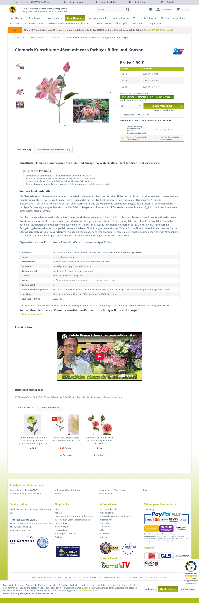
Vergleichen (128, 114)
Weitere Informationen (158, 577)
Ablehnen (150, 589)
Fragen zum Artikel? (32, 314)
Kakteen (147, 490)
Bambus (58, 493)
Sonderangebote (78, 2)
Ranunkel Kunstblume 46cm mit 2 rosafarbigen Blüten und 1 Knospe (99, 440)
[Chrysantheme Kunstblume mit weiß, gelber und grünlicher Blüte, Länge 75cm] (33, 424)
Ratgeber (171, 2)
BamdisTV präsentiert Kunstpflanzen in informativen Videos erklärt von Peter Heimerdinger (74, 520)
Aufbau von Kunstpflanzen (67, 490)
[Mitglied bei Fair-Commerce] (23, 540)
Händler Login (61, 526)
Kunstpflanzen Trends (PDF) (23, 490)
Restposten (140, 2)
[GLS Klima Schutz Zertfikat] (68, 551)
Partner (58, 537)
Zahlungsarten (180, 541)
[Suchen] (128, 9)
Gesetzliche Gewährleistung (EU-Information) (115, 518)
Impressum (105, 533)
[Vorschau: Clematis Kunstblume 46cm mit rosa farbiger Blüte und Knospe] (20, 66)
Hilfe (57, 509)
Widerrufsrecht (107, 512)
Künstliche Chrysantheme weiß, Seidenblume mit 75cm (66, 439)
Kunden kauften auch (50, 407)
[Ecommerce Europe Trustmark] (128, 549)
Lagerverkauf (61, 530)
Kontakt (58, 512)
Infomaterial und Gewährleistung (53, 149)
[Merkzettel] (151, 9)
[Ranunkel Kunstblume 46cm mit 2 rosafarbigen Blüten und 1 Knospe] (99, 424)
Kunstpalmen (105, 493)
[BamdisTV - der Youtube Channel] (116, 564)
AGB (102, 530)
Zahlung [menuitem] (149, 509)
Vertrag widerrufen (109, 509)
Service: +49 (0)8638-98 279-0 (35, 2)
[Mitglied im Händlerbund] (43, 542)
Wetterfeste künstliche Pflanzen (25, 493)
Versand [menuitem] (149, 547)
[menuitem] (113, 9)
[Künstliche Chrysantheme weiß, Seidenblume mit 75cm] (66, 424)
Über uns (104, 537)
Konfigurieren (187, 589)
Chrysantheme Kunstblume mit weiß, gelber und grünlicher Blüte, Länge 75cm (33, 440)
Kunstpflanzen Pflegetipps (112, 490)
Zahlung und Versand (65, 533)
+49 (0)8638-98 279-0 (23, 520)
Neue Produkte (108, 2)
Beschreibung (24, 149)
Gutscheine (105, 526)
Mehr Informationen (88, 590)
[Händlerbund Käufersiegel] (110, 548)
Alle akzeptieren (168, 589)
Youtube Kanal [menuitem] (108, 558)
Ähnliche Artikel (25, 407)
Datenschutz (106, 523)
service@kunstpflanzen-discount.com (35, 523)
